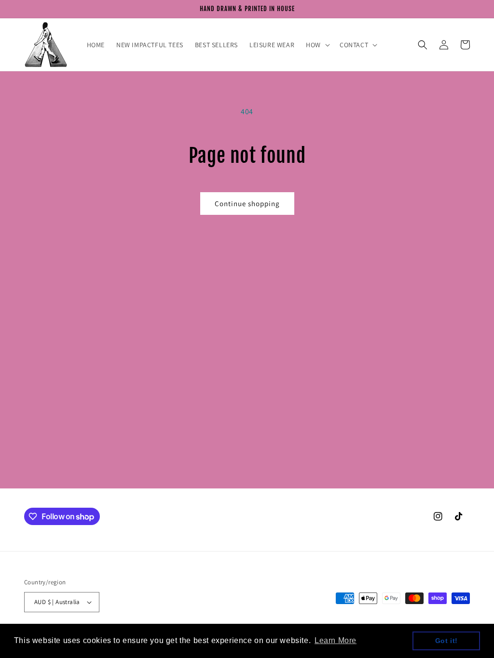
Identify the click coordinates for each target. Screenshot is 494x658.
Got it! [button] (446, 641)
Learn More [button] (336, 640)
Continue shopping (247, 203)
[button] (317, 45)
